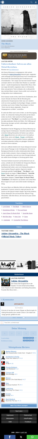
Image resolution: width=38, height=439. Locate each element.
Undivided (7, 220)
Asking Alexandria (7, 41)
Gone (26, 216)
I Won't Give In (26, 206)
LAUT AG (24, 432)
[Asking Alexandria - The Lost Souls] (24, 265)
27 (25, 379)
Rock (3, 173)
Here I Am (17, 216)
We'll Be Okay (7, 216)
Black (17, 137)
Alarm (14, 317)
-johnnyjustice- (19, 304)
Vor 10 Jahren (19, 308)
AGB (10, 422)
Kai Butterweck (14, 69)
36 (12, 363)
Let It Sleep (6, 206)
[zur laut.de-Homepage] (2, 2)
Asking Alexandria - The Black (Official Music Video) (15, 235)
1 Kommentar (7, 299)
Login (36, 2)
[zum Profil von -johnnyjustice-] (2, 304)
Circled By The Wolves (21, 220)
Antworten (19, 317)
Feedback (28, 422)
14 (22, 358)
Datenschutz (28, 415)
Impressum (10, 415)
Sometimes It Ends (9, 210)
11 (22, 390)
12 (17, 369)
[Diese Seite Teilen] (9, 437)
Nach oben (19, 411)
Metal (6, 135)
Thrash (22, 137)
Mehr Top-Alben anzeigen (19, 405)
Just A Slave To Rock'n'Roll (11, 213)
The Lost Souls (22, 210)
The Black (16, 206)
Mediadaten (10, 418)
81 (35, 353)
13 (20, 401)
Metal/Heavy (7, 47)
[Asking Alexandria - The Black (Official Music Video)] (8, 265)
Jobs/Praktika (28, 418)
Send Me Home (28, 213)
